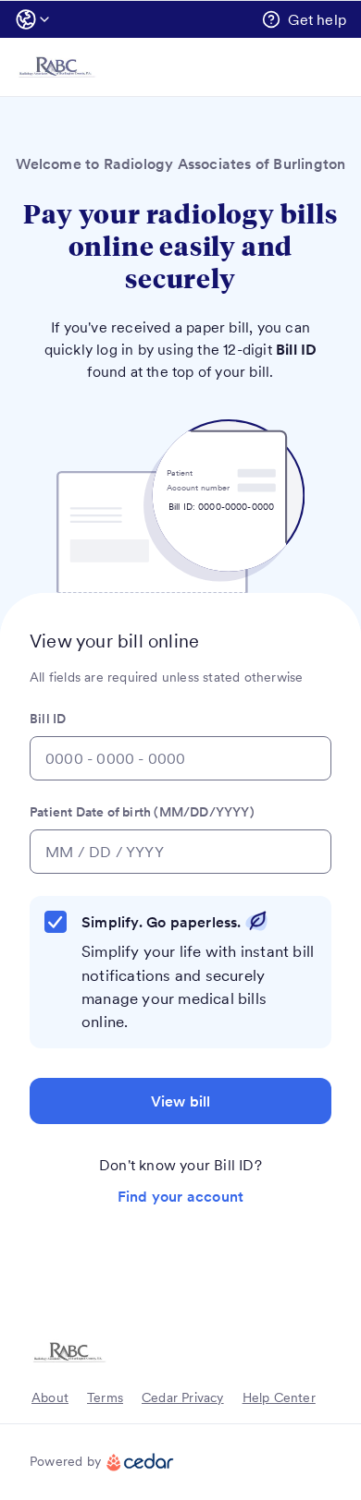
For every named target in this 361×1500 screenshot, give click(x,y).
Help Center (279, 1397)
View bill (181, 1101)
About (49, 1397)
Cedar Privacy (183, 1397)
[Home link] (56, 67)
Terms (105, 1397)
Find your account (180, 1196)
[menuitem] (35, 19)
